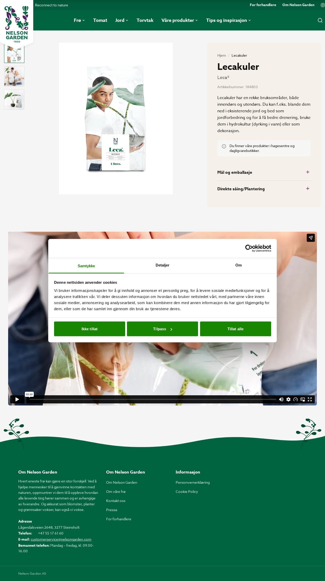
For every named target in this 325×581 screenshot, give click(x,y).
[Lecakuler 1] (14, 53)
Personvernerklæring (193, 482)
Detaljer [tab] (163, 265)
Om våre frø (116, 491)
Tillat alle (235, 329)
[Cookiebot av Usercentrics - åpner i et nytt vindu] (249, 248)
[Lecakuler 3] (14, 99)
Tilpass (159, 329)
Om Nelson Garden (298, 5)
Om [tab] (238, 265)
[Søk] (320, 20)
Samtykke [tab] (86, 265)
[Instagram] (322, 5)
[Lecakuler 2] (14, 76)
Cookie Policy (187, 491)
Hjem (221, 55)
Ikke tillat (90, 329)
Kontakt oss (115, 500)
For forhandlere (263, 5)
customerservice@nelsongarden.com (61, 539)
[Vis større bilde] (116, 118)
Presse (111, 509)
